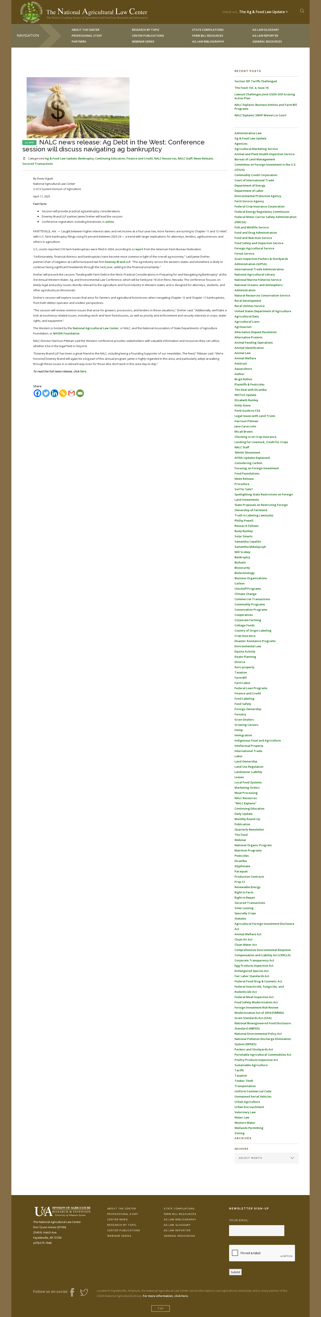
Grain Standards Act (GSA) (253, 1018)
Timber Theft (244, 1081)
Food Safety (243, 704)
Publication (242, 824)
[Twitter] (46, 393)
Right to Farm (244, 892)
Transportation (245, 1086)
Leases (239, 777)
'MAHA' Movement (247, 452)
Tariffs (239, 1070)
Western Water (245, 1123)
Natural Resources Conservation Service (262, 295)
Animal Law (243, 353)
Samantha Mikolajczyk (250, 547)
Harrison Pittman (246, 421)
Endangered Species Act (252, 971)
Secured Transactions (37, 164)
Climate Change (246, 594)
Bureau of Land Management (255, 159)
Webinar (240, 840)
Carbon (240, 583)
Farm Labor (242, 683)
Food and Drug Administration (256, 233)
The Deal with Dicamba (251, 390)
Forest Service (244, 253)
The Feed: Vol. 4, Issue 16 (251, 88)
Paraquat (241, 871)
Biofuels (240, 562)
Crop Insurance (245, 636)
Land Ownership (246, 761)
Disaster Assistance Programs (255, 641)
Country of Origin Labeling (253, 630)
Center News (117, 1219)
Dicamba (241, 861)
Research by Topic (121, 1225)
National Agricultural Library (255, 274)
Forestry (240, 714)
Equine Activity (245, 651)
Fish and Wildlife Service (252, 227)
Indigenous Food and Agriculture (258, 740)
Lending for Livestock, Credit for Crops (261, 442)
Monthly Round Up (247, 819)
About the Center (121, 1208)
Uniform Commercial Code (253, 1091)
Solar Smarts (243, 536)
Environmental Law (248, 646)
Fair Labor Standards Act (252, 976)
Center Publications (123, 1230)
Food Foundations (247, 473)
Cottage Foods (245, 625)
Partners (79, 41)
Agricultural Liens (247, 322)
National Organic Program (253, 845)
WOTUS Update (245, 395)
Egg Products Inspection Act (254, 966)
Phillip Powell (244, 520)
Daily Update (244, 814)
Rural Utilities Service (250, 306)
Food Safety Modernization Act (256, 1002)
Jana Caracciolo (245, 426)
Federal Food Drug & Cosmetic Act (258, 981)
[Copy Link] (63, 393)
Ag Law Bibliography (208, 41)
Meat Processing (246, 793)
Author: (240, 374)
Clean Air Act (243, 939)
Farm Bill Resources (180, 1214)
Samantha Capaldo (248, 541)
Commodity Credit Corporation (256, 175)
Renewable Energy (248, 887)
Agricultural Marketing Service (256, 149)
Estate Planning (245, 657)
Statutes (240, 918)
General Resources (267, 41)
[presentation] (262, 1253)
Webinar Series (143, 41)
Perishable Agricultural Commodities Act (263, 1055)
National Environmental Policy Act (258, 1034)
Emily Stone (243, 405)
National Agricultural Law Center (96, 328)
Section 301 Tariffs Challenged (256, 81)
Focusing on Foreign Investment (257, 468)
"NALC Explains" (246, 803)
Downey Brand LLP (118, 262)
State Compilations (179, 1208)
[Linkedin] (54, 393)
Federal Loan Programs (251, 688)
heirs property (244, 667)
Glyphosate (242, 866)
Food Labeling (244, 698)
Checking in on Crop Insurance (255, 437)
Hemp (239, 730)
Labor (239, 756)
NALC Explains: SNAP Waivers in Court (260, 115)
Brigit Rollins (243, 379)
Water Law (242, 1117)
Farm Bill (241, 678)
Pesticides (242, 856)
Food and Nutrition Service (253, 238)
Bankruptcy (86, 158)
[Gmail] (71, 393)
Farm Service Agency (249, 201)
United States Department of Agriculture (263, 311)
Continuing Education (110, 158)
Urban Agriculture (247, 1102)
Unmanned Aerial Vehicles (253, 1096)
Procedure (242, 484)
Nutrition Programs (248, 850)
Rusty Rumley (244, 531)
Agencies (241, 144)
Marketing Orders (247, 788)
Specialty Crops (245, 913)
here (83, 371)
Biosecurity (242, 568)
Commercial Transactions (252, 599)
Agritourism (243, 327)
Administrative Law (248, 133)
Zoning (240, 1133)
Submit (235, 1272)
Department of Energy (250, 185)
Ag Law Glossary (177, 1225)
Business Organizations (251, 578)
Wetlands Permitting (249, 1128)
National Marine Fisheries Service (258, 280)
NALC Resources (165, 158)
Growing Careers (246, 725)
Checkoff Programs (248, 589)
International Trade (248, 751)
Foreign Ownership (248, 709)
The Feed (241, 835)
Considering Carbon (248, 463)
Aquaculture (243, 369)
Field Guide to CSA (247, 411)
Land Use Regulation (249, 767)
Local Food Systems (248, 782)
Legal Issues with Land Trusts (255, 416)
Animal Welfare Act (248, 934)
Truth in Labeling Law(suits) (254, 515)
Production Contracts (249, 877)
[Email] (80, 393)
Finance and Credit (139, 158)
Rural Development (248, 301)
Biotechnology (245, 573)
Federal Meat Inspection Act (254, 997)
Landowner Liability (248, 772)
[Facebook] (37, 393)
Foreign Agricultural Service (254, 248)
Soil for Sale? (244, 489)
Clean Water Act (246, 945)
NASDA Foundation (66, 333)
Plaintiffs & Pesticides (249, 384)
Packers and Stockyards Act (254, 1049)
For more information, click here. (165, 1296)
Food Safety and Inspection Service (259, 243)
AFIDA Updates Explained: (252, 458)
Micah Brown (244, 431)
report (138, 249)
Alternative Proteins (248, 337)
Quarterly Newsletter (249, 829)
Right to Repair (245, 897)
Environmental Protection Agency (258, 196)
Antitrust (241, 363)
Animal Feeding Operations (254, 342)
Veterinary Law (245, 1112)
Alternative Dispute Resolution (256, 332)
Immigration (243, 735)
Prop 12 (240, 882)
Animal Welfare (245, 358)
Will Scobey (242, 552)
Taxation (241, 672)
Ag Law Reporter (177, 1230)
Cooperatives (244, 615)
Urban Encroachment (249, 1107)
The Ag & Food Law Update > (263, 10)
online (109, 222)
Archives (242, 1148)
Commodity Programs (250, 604)
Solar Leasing (244, 908)
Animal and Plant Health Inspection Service (265, 154)
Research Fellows (247, 526)
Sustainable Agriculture (251, 1065)
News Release (203, 158)
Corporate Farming (248, 620)
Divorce (240, 662)
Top (160, 1308)
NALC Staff (185, 158)
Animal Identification (249, 348)
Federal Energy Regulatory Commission (262, 212)
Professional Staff (87, 36)
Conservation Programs (251, 609)
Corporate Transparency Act (254, 960)
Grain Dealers (244, 719)
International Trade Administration (259, 269)
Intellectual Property (249, 746)
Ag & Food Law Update (61, 158)
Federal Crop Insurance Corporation (260, 206)
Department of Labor (249, 191)
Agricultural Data (247, 316)
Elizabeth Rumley (246, 400)
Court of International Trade (254, 180)
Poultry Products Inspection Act (256, 1060)
